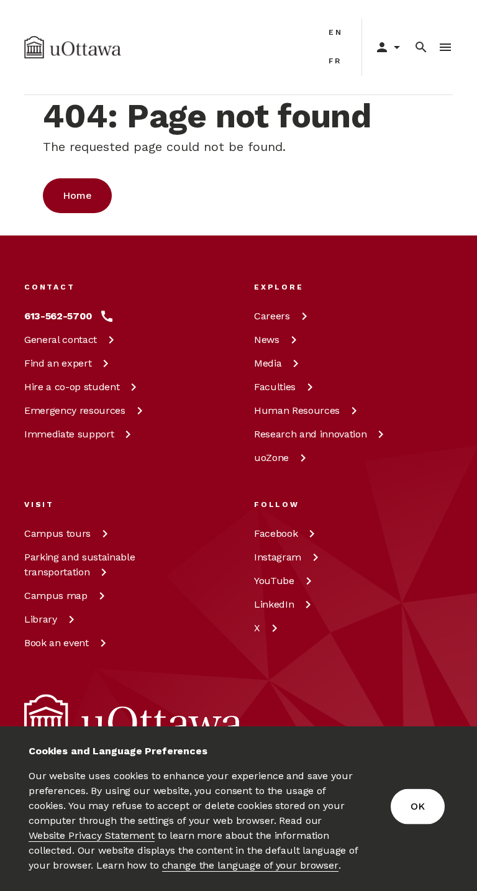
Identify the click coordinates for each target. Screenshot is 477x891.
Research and (310, 434)
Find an (57, 363)
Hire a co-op (71, 387)
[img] (72, 47)
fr (335, 61)
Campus (57, 533)
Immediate (69, 434)
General (60, 339)
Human (297, 410)
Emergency (74, 410)
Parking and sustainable (79, 564)
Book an (56, 643)
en (336, 32)
